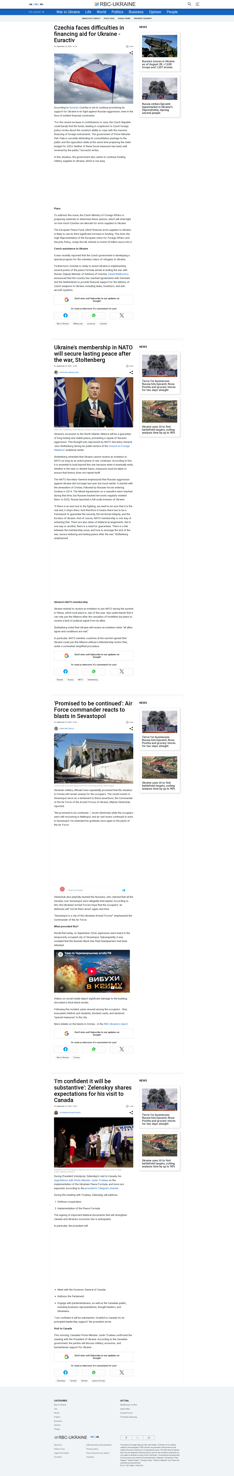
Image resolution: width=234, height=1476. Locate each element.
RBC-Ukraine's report (116, 1024)
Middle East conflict (91, 18)
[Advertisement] (93, 185)
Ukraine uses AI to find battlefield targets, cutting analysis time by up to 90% (158, 429)
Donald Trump (124, 18)
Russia (70, 680)
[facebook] (126, 1438)
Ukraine (60, 680)
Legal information (61, 1453)
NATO (80, 680)
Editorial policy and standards (99, 1445)
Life (88, 12)
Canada (73, 1381)
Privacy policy (92, 1449)
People (172, 12)
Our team (58, 1457)
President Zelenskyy (143, 18)
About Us (58, 1445)
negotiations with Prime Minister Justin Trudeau (81, 1180)
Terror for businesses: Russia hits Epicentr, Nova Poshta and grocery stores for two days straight (159, 385)
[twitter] (137, 1438)
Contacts (90, 1457)
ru (41, 4)
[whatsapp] (149, 1438)
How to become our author (97, 1453)
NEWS (143, 27)
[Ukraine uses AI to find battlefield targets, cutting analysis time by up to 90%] (159, 411)
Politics (117, 12)
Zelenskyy (61, 1381)
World (101, 12)
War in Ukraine (68, 12)
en (36, 4)
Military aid (78, 324)
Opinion (155, 12)
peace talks (109, 18)
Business (136, 12)
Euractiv (73, 107)
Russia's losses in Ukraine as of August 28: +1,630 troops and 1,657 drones (158, 64)
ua (30, 4)
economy (91, 324)
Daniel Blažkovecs (118, 274)
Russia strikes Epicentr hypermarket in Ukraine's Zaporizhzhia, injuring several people (157, 108)
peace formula (98, 1381)
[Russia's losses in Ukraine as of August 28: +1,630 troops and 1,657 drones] (159, 46)
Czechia (103, 324)
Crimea (76, 1057)
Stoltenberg (93, 680)
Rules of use (59, 1449)
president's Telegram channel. (102, 1188)
